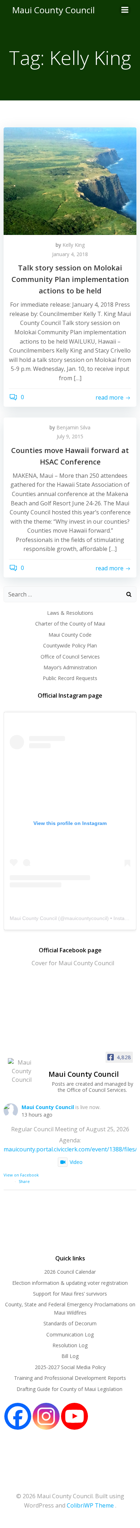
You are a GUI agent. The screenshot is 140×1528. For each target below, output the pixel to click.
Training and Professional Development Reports (70, 1377)
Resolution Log (70, 1345)
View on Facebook (21, 1175)
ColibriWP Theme (90, 1505)
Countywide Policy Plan (70, 645)
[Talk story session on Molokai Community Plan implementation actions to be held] (70, 180)
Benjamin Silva (73, 427)
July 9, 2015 (70, 436)
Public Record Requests (70, 678)
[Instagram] (46, 1416)
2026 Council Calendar (70, 1271)
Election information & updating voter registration (70, 1282)
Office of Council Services (70, 656)
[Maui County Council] (21, 1071)
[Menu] (125, 10)
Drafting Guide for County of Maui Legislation (70, 1389)
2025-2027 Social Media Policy (70, 1367)
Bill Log (70, 1356)
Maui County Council (53, 10)
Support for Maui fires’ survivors (70, 1293)
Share (24, 1181)
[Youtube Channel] (74, 1416)
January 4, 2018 (70, 254)
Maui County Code (70, 634)
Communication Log (70, 1334)
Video (76, 1162)
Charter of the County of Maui (70, 623)
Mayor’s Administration (70, 667)
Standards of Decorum (70, 1323)
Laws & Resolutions (70, 612)
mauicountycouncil (86, 918)
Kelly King (73, 244)
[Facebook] (17, 1416)
